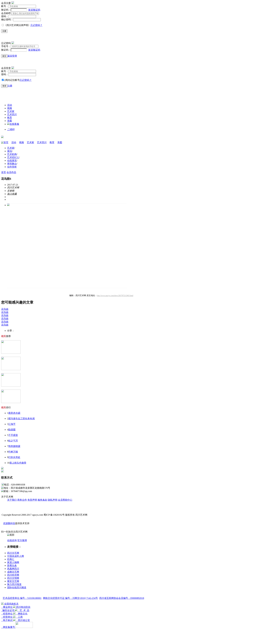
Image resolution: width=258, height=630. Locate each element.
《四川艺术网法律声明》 (17, 25)
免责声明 (32, 500)
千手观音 (13, 435)
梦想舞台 (12, 163)
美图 (9, 120)
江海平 (12, 424)
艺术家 (10, 111)
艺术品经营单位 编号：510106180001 (22, 598)
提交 (4, 56)
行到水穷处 (14, 457)
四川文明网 (13, 578)
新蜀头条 (12, 565)
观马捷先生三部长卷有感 (21, 418)
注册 (4, 31)
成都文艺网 (13, 571)
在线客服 (14, 124)
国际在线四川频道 (16, 587)
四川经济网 (13, 575)
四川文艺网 (13, 553)
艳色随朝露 (14, 446)
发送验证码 (34, 10)
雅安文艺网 (13, 581)
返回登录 (12, 56)
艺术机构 (12, 154)
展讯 (9, 151)
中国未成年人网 (15, 556)
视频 (9, 108)
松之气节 (13, 440)
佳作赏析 (12, 166)
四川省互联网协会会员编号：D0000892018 (121, 598)
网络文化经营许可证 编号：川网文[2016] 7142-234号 (70, 598)
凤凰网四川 (13, 568)
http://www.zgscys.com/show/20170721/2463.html (115, 296)
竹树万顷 (13, 451)
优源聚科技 (9, 523)
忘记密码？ (36, 25)
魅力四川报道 (14, 584)
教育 (9, 117)
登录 (4, 86)
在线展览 (12, 160)
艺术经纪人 (13, 157)
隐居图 (12, 429)
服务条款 (42, 500)
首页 (6, 142)
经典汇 (10, 559)
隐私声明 (52, 500)
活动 (9, 105)
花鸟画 (4, 309)
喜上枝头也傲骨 (18, 463)
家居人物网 (13, 562)
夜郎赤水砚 (14, 413)
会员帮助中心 (65, 500)
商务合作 (22, 500)
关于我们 (12, 500)
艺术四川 (12, 114)
